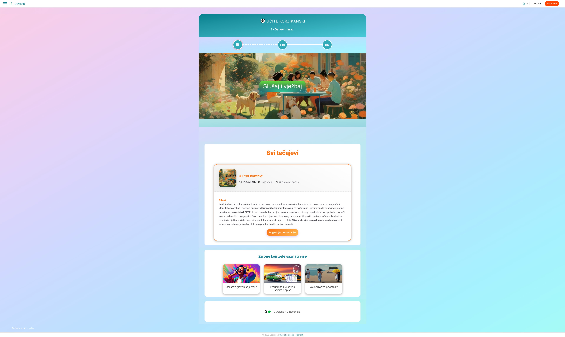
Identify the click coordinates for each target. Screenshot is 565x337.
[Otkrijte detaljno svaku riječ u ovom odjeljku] (237, 46)
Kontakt (299, 335)
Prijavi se (552, 3)
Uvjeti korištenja (286, 335)
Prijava (537, 3)
